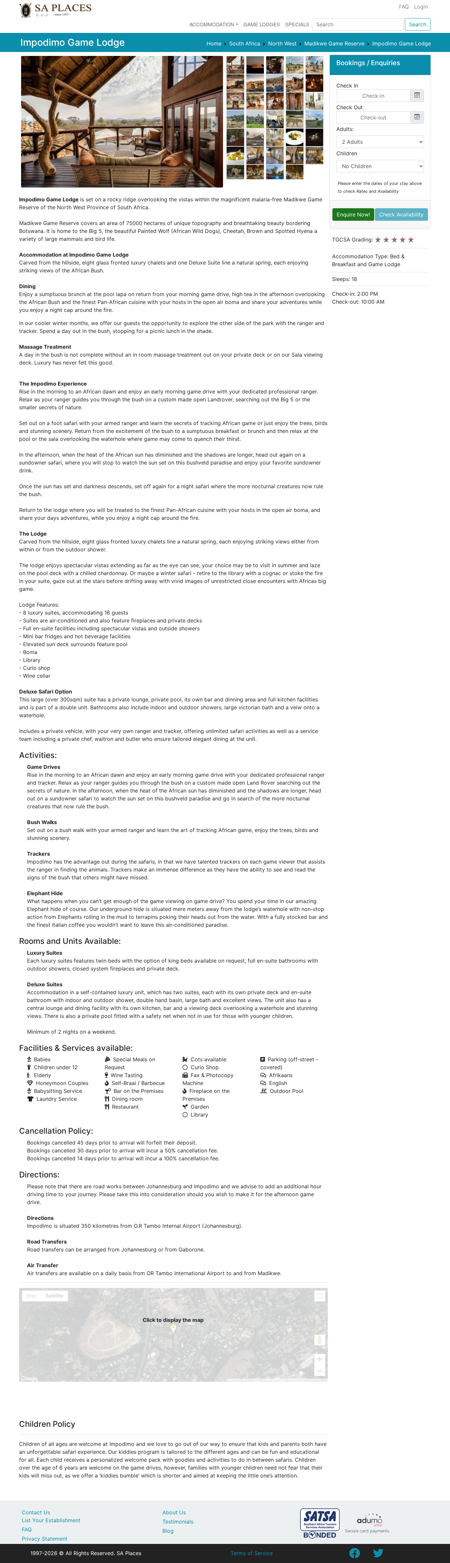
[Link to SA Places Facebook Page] (354, 1555)
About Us (174, 1512)
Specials (297, 24)
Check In (347, 85)
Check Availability (401, 214)
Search (417, 24)
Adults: (344, 129)
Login (421, 6)
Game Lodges (261, 24)
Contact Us (36, 1512)
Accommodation (211, 24)
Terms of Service (252, 1553)
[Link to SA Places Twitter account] (378, 1555)
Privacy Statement (45, 1538)
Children (346, 153)
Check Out (349, 107)
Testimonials (177, 1521)
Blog (168, 1530)
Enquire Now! (353, 214)
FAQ (404, 6)
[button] (29, 124)
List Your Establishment (51, 1520)
